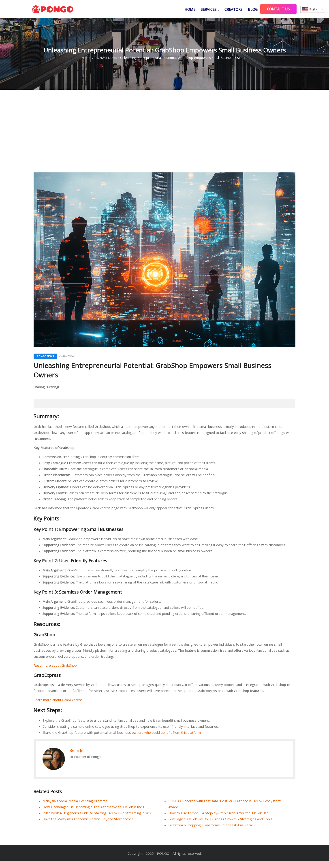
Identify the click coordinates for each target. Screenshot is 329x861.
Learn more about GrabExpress (58, 700)
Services (209, 9)
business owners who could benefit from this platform (159, 732)
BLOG (253, 9)
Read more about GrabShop (55, 665)
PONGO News (105, 57)
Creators (233, 9)
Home (190, 9)
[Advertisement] (164, 131)
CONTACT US (278, 8)
